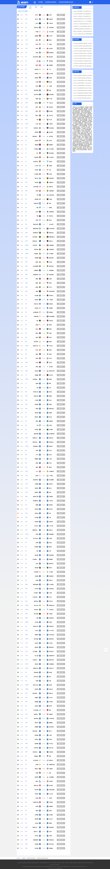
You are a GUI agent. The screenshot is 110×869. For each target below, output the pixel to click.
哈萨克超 (26, 379)
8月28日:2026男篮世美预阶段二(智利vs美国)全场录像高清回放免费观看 (83, 80)
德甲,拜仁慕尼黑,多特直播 (81, 149)
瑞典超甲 (26, 249)
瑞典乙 (26, 119)
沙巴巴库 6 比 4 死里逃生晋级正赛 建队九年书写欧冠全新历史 (83, 23)
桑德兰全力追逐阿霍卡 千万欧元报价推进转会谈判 (83, 31)
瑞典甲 (26, 266)
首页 (35, 2)
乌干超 (26, 643)
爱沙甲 (26, 291)
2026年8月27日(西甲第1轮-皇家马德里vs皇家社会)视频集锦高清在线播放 (83, 45)
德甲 (26, 56)
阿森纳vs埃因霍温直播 (80, 115)
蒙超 (26, 341)
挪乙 (26, 412)
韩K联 (26, 14)
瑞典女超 (26, 245)
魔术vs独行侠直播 (83, 120)
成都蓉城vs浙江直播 (79, 108)
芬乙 (26, 153)
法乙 (26, 383)
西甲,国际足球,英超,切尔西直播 (82, 143)
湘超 (26, 349)
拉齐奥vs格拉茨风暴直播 (86, 112)
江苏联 (26, 40)
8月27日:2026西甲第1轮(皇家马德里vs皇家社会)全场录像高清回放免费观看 (83, 98)
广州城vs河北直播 (76, 129)
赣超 (26, 454)
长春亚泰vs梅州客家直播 (82, 119)
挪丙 (26, 194)
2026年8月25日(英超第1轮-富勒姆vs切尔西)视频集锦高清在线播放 (83, 50)
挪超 (26, 705)
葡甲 (26, 626)
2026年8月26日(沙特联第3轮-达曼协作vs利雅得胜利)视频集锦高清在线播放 (83, 48)
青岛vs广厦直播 (85, 137)
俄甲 (26, 592)
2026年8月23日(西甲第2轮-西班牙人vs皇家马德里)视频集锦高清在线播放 (83, 53)
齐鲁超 (26, 278)
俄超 (26, 391)
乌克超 (26, 509)
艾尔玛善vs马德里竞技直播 (84, 135)
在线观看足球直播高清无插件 (66, 2)
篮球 (41, 7)
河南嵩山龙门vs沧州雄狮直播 (78, 107)
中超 (26, 23)
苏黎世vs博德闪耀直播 (85, 111)
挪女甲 (26, 241)
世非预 (26, 513)
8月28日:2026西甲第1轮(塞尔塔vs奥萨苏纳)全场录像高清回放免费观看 (83, 78)
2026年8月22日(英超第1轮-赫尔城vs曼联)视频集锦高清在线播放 (83, 65)
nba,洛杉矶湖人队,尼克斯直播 (79, 140)
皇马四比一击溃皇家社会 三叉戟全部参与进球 (82, 16)
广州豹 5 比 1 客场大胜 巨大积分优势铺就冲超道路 (83, 33)
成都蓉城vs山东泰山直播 (87, 121)
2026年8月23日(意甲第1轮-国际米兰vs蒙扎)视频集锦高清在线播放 (83, 58)
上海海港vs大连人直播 (86, 128)
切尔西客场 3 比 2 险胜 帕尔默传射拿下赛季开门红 (83, 26)
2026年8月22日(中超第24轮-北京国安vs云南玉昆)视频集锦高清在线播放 (83, 63)
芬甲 (26, 525)
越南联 (26, 496)
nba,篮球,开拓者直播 (87, 139)
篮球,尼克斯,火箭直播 (81, 148)
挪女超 (26, 232)
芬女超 (26, 630)
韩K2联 (26, 102)
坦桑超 (26, 634)
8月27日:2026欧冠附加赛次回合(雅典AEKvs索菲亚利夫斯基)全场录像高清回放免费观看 (83, 93)
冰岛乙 (26, 731)
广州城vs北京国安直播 (82, 125)
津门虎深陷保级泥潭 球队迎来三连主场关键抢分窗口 (83, 18)
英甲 (26, 308)
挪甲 (26, 366)
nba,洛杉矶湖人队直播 (76, 147)
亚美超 (26, 362)
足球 (36, 7)
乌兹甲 (26, 676)
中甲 (26, 132)
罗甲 (26, 597)
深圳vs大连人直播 (84, 132)
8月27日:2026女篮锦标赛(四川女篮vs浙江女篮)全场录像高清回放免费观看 (83, 88)
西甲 (26, 86)
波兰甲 (26, 94)
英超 (26, 31)
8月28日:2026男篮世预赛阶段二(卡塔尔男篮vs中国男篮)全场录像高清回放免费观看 (83, 85)
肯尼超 (26, 471)
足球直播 (40, 2)
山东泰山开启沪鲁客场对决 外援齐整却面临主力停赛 (83, 13)
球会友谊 (26, 98)
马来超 (26, 492)
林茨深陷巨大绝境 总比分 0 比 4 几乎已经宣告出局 (83, 21)
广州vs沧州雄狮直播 (76, 131)
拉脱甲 (26, 747)
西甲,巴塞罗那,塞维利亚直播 (84, 145)
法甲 (26, 90)
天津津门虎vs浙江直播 (85, 127)
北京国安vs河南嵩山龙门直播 (80, 124)
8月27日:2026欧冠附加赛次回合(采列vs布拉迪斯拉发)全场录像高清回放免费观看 (83, 90)
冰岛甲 (26, 714)
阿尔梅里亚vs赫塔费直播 (78, 123)
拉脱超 (26, 370)
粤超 (26, 328)
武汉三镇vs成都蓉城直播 (84, 116)
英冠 (26, 316)
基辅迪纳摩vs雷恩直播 (82, 109)
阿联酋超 (26, 684)
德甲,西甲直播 (89, 140)
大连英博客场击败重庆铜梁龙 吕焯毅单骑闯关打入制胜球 (83, 28)
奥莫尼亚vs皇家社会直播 (77, 113)
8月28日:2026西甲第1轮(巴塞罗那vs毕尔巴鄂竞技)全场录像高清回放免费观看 (83, 75)
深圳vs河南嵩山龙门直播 (87, 136)
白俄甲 (26, 228)
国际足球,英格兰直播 (77, 141)
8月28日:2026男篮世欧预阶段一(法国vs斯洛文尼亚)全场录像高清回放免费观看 (83, 83)
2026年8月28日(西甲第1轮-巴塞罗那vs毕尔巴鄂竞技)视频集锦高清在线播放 (83, 43)
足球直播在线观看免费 (50, 2)
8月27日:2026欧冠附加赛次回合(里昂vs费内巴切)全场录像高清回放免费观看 (83, 95)
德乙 (26, 140)
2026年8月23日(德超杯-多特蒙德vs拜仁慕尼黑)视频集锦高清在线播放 (83, 55)
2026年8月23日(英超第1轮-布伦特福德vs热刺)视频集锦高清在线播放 (83, 60)
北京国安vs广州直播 (76, 137)
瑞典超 (26, 613)
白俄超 (26, 584)
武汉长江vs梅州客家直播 (86, 129)
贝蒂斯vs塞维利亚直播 (81, 133)
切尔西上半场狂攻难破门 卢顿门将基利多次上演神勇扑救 (83, 11)
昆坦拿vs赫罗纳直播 (86, 131)
